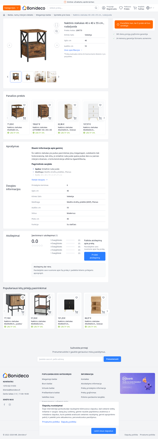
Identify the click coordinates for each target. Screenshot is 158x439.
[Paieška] (96, 8)
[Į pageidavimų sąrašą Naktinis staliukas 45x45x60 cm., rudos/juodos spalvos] (24, 105)
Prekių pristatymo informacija (93, 388)
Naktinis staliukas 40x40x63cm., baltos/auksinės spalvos (93, 128)
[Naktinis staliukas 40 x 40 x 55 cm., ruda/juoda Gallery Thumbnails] (33, 76)
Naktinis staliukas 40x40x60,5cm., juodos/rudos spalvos (40, 322)
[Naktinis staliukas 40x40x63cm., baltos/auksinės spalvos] (93, 111)
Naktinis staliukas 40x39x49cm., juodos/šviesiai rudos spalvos (13, 322)
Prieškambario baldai (51, 392)
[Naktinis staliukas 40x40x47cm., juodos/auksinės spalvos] (69, 305)
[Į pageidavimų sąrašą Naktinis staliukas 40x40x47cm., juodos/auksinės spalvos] (76, 297)
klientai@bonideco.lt (11, 390)
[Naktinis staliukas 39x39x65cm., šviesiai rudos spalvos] (96, 305)
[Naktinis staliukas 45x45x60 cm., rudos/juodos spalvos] (17, 111)
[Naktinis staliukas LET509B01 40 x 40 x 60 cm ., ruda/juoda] (43, 111)
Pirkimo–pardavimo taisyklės (93, 397)
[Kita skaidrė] (104, 118)
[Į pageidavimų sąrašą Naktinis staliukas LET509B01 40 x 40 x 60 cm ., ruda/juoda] (49, 105)
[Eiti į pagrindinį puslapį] (34, 8)
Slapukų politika (68, 421)
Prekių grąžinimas (88, 392)
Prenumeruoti (112, 359)
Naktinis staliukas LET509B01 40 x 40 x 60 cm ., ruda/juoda (42, 128)
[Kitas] (56, 45)
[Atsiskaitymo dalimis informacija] (137, 383)
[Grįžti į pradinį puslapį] (4, 15)
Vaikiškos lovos (48, 397)
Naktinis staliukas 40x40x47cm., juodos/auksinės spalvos (68, 322)
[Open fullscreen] (56, 25)
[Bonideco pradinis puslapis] (16, 375)
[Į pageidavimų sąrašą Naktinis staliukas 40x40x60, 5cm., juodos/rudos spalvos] (49, 297)
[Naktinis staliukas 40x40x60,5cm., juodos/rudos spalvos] (42, 305)
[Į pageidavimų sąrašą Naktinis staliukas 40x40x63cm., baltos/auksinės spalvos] (100, 105)
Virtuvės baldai (48, 388)
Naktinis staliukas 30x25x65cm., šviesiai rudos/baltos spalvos (67, 128)
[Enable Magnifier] (56, 31)
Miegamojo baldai (49, 379)
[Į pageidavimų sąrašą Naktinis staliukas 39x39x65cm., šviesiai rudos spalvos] (103, 297)
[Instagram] (9, 404)
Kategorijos (9, 7)
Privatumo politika (51, 421)
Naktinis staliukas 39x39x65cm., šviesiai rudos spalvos (94, 322)
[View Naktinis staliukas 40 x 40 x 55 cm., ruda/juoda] (15, 76)
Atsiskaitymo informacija (91, 383)
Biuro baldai (47, 383)
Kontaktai (85, 379)
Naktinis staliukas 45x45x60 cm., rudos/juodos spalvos (16, 128)
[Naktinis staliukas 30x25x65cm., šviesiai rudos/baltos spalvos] (68, 111)
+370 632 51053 (9, 386)
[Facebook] (4, 404)
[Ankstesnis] (9, 45)
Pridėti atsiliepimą (95, 256)
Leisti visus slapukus (103, 431)
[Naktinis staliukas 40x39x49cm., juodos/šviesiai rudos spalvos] (15, 305)
